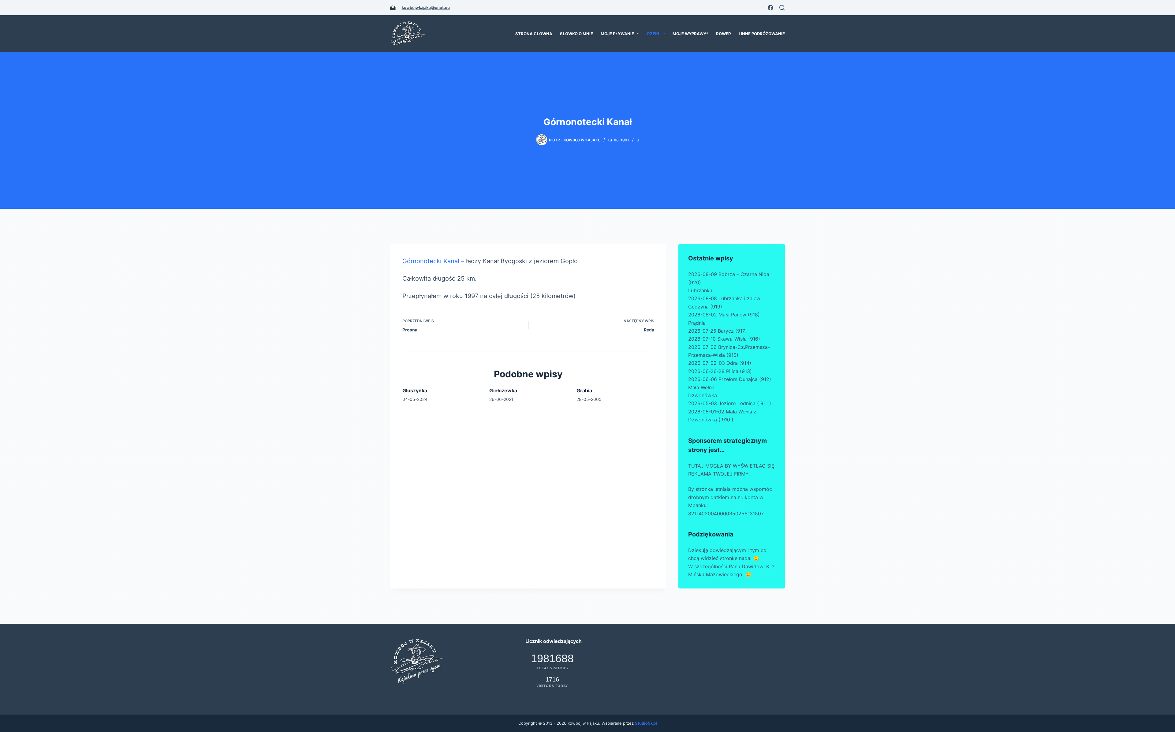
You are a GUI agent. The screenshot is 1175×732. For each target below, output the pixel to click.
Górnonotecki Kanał (431, 261)
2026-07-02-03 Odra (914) (719, 363)
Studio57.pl (646, 723)
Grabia (584, 390)
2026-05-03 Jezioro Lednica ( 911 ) (729, 403)
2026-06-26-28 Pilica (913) (720, 371)
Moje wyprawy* (690, 33)
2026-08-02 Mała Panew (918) (724, 315)
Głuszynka (414, 390)
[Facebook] (770, 7)
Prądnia (697, 323)
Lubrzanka (700, 290)
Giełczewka (503, 390)
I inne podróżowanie (762, 33)
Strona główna (533, 33)
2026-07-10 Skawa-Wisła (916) (724, 339)
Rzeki (653, 33)
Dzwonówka (702, 395)
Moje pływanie (617, 33)
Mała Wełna (701, 387)
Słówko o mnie (576, 33)
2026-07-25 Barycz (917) (717, 331)
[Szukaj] (782, 7)
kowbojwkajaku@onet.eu (426, 7)
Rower (723, 33)
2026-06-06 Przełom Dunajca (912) (729, 379)
